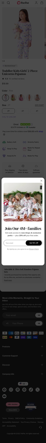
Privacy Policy (34, 249)
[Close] (41, 181)
